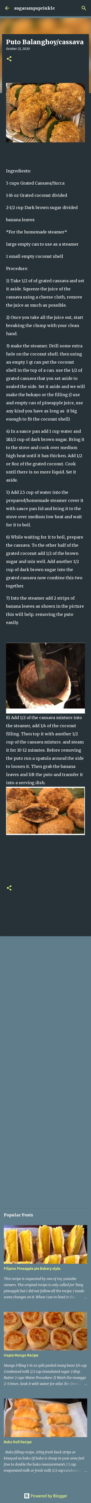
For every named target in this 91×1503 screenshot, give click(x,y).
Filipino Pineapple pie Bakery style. (32, 1269)
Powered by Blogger (48, 1496)
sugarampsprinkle (34, 8)
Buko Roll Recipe (18, 1442)
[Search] (84, 8)
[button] (9, 59)
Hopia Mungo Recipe (21, 1355)
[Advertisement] (45, 989)
